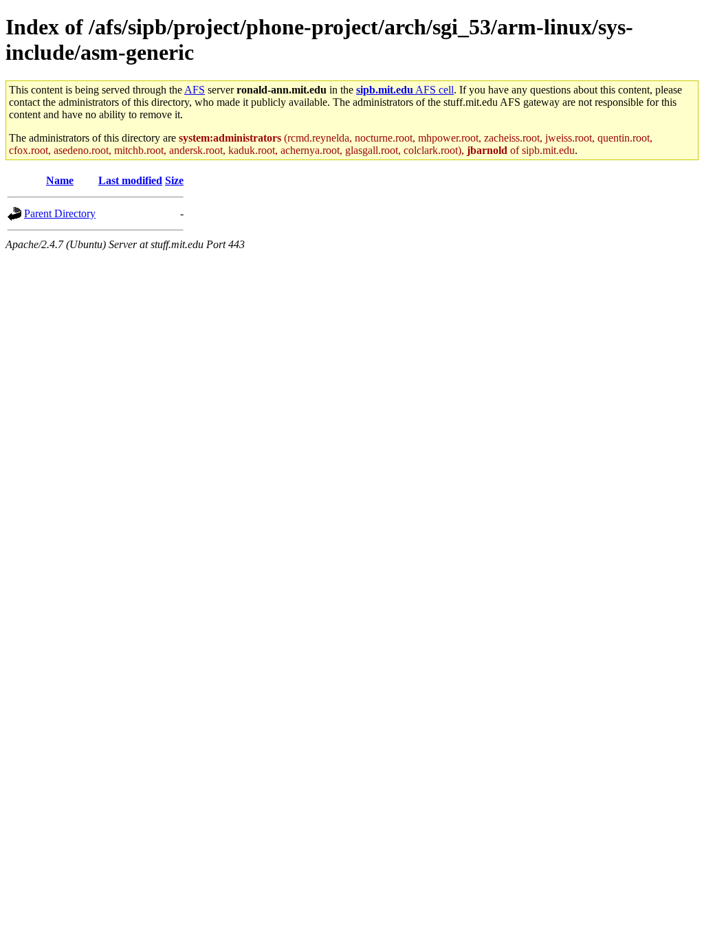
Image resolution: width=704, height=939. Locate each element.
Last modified (130, 180)
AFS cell (405, 90)
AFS (194, 90)
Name (60, 180)
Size (174, 180)
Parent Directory (60, 213)
